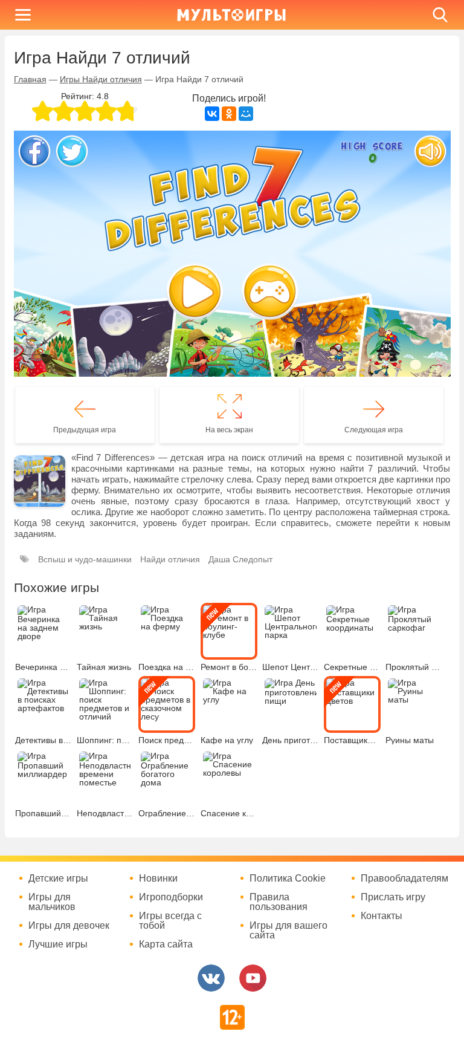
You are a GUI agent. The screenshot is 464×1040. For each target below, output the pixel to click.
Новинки (158, 878)
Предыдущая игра (84, 430)
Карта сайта (166, 944)
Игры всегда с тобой (170, 921)
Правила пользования (279, 902)
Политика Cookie (288, 878)
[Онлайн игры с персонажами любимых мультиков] (231, 15)
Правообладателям (404, 878)
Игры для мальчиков (52, 902)
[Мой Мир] (246, 113)
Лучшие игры (58, 944)
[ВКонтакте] (212, 113)
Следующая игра (373, 430)
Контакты (381, 916)
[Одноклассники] (229, 113)
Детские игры (58, 878)
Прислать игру (393, 897)
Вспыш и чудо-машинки (85, 559)
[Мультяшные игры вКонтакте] (211, 978)
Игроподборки (171, 897)
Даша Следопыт (240, 559)
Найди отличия (170, 559)
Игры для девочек (68, 926)
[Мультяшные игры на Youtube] (252, 978)
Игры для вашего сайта (288, 930)
